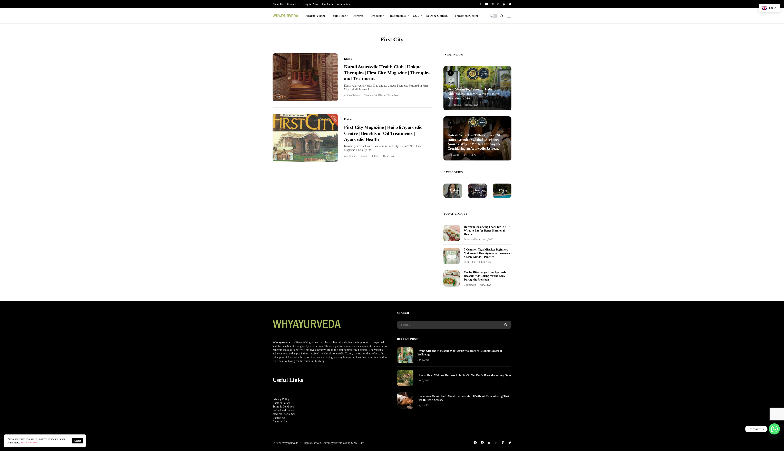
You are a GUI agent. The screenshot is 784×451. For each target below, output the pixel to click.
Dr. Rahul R (453, 155)
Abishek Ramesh (352, 95)
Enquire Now (310, 4)
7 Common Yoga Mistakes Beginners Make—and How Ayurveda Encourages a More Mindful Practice (487, 253)
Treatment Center (466, 15)
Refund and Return (283, 410)
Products (376, 15)
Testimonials (397, 15)
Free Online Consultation (336, 4)
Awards (358, 15)
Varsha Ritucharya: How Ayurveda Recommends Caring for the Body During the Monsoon (485, 276)
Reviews (348, 59)
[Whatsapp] (774, 428)
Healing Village (315, 15)
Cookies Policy (281, 402)
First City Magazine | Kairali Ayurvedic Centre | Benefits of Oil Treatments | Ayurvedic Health (383, 133)
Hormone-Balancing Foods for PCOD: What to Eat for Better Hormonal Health (487, 230)
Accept (77, 440)
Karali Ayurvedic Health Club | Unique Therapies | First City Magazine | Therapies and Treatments (387, 72)
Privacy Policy (281, 399)
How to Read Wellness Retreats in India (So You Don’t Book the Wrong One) (464, 375)
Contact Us (293, 4)
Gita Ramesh (350, 156)
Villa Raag (339, 15)
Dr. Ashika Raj (454, 104)
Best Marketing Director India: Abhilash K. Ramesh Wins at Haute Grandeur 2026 (473, 93)
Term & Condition (283, 406)
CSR (416, 15)
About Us (278, 4)
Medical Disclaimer (284, 413)
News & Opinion (437, 15)
